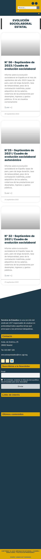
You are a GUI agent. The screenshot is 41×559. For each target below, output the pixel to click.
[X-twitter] (3, 361)
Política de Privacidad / (26, 552)
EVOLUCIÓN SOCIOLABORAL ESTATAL (21, 24)
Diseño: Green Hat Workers (20, 557)
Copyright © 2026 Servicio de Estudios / (17, 551)
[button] (18, 10)
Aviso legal (10, 552)
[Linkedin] (36, 3)
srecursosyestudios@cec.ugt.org (14, 355)
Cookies (36, 551)
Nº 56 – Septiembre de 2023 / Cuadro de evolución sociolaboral (20, 65)
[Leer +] (8, 107)
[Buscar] (38, 7)
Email (3, 371)
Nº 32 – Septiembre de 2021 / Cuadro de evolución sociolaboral (20, 239)
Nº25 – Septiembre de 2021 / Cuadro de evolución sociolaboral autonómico (20, 155)
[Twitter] (33, 3)
